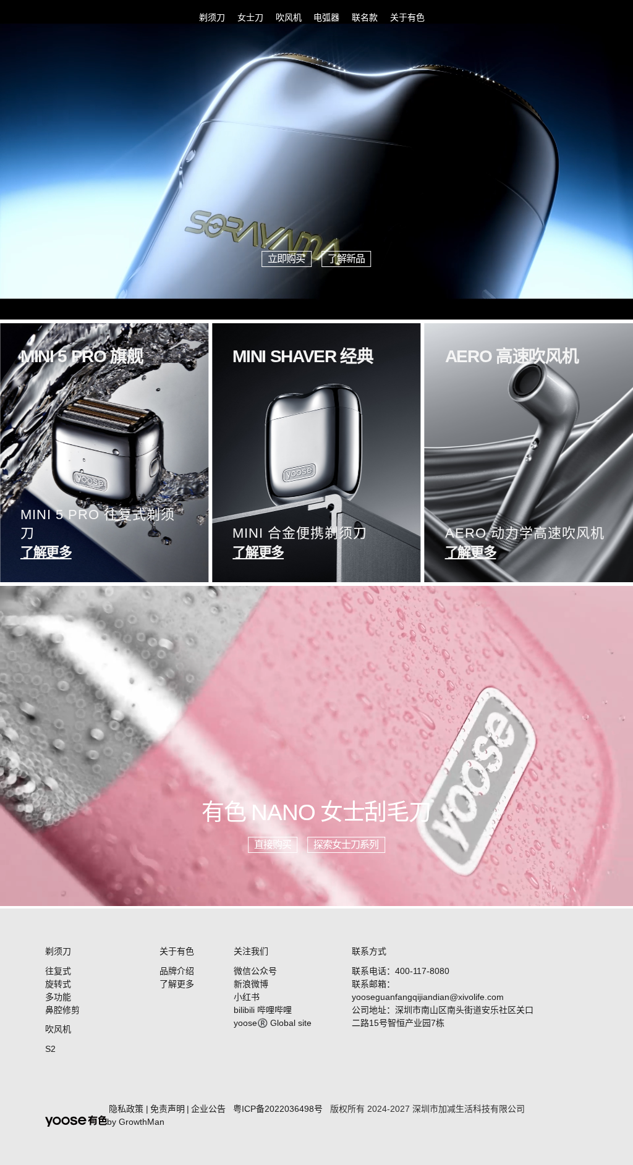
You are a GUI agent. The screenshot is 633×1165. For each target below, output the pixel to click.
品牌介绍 (176, 971)
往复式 (58, 971)
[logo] (47, 17)
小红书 (247, 997)
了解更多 (176, 984)
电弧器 (326, 17)
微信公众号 (255, 971)
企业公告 (208, 1109)
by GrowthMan (135, 1122)
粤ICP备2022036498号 (278, 1109)
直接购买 (272, 844)
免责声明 (167, 1109)
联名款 (365, 17)
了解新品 (346, 258)
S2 (50, 1049)
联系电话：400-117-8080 (400, 971)
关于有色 (407, 17)
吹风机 (289, 17)
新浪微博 (251, 984)
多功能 (58, 997)
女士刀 (250, 17)
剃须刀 (212, 17)
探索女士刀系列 (345, 844)
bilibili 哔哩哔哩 (263, 1010)
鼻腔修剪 (62, 1010)
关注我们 (251, 951)
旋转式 (58, 984)
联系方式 (369, 951)
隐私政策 (126, 1109)
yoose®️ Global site (273, 1023)
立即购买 (286, 258)
